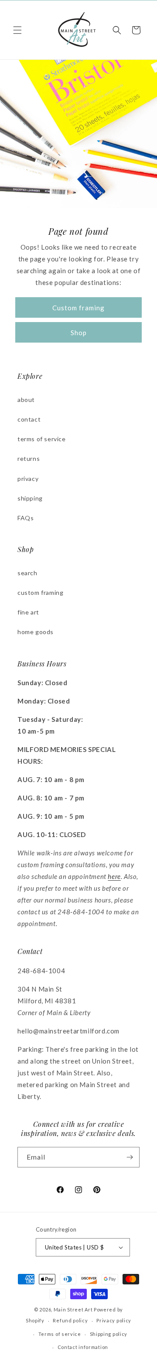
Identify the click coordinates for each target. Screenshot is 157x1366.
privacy (27, 478)
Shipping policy (109, 1334)
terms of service (41, 439)
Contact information (83, 1347)
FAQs (25, 518)
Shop (79, 332)
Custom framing (78, 308)
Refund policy (70, 1320)
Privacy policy (113, 1320)
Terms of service (59, 1334)
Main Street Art (73, 1309)
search (27, 573)
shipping (30, 498)
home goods (35, 631)
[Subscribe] (129, 1157)
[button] (17, 30)
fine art (28, 612)
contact (29, 419)
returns (28, 458)
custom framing (40, 592)
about (26, 399)
